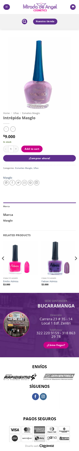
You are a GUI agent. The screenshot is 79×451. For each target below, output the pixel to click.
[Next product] (6, 129)
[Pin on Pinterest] (30, 183)
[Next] (75, 266)
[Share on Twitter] (18, 183)
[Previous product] (13, 129)
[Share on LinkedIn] (36, 183)
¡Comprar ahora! (39, 158)
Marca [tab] (6, 206)
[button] (6, 7)
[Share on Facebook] (12, 183)
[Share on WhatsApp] (6, 183)
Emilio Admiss (10, 281)
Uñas (16, 113)
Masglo (7, 177)
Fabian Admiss (49, 281)
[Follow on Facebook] (35, 396)
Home (6, 113)
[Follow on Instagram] (43, 396)
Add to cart (32, 149)
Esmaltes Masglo (31, 113)
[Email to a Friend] (24, 183)
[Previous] (3, 266)
